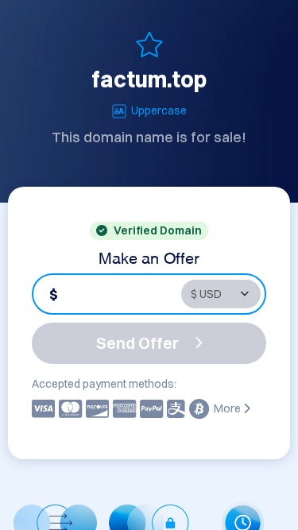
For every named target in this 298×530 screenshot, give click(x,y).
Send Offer (137, 343)
